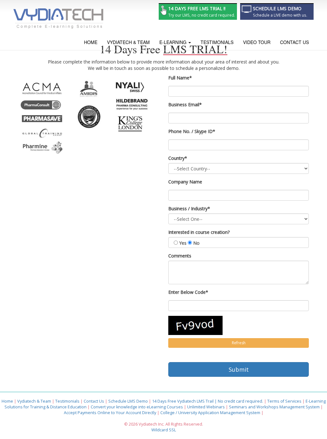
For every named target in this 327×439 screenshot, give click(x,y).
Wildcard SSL (163, 430)
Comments (179, 256)
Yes (182, 243)
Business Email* (185, 104)
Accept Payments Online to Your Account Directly (110, 412)
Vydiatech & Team (128, 42)
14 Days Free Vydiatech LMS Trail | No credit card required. (207, 401)
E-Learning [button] (173, 42)
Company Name (185, 182)
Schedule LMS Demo (128, 401)
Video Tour (256, 42)
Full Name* (180, 78)
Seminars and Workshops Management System (275, 407)
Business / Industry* (189, 208)
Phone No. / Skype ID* (191, 131)
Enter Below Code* (188, 292)
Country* (177, 158)
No (196, 243)
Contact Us (294, 42)
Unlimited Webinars (206, 407)
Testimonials (217, 42)
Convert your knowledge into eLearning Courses (137, 407)
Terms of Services (284, 401)
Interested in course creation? (199, 232)
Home (90, 42)
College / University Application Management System (210, 412)
